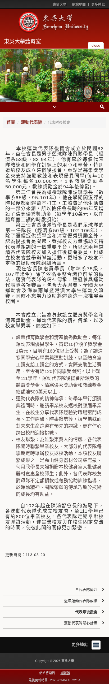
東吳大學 (59, 4)
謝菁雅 (65, 673)
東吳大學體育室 (22, 41)
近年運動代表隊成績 (80, 601)
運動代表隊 (31, 122)
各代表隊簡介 (86, 589)
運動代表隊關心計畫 (80, 623)
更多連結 (98, 4)
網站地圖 (79, 4)
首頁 (11, 122)
